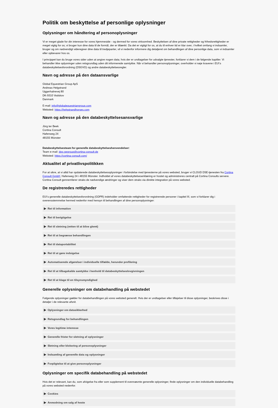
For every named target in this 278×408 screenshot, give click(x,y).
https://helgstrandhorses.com (72, 109)
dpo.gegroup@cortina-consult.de (78, 151)
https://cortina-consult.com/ (71, 155)
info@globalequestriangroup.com (71, 105)
